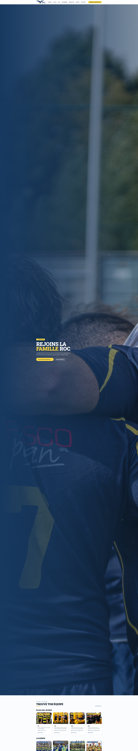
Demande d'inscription (94, 2)
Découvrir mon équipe (44, 359)
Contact (78, 2)
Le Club (54, 2)
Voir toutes (97, 706)
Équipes (49, 2)
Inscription (71, 2)
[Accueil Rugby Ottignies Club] (40, 2)
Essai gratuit (60, 359)
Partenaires (64, 2)
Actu (59, 2)
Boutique (83, 2)
